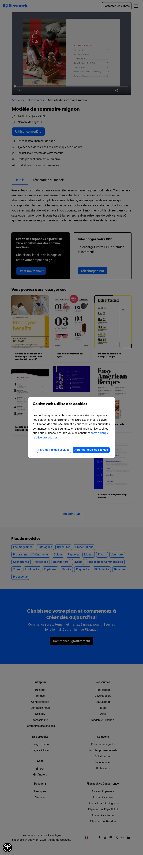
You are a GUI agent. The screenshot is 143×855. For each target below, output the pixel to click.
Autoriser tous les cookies (91, 449)
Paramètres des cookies (53, 449)
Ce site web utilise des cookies (60, 404)
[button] (7, 848)
